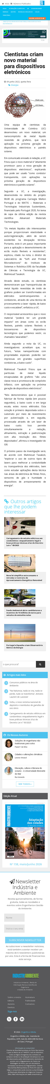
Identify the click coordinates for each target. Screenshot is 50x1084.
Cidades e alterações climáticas (28, 754)
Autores (11, 1004)
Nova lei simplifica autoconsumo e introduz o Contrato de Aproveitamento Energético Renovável (24, 577)
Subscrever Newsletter (25, 940)
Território (6, 15)
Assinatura (30, 997)
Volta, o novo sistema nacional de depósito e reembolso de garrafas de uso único (27, 705)
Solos (37, 12)
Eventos (11, 1007)
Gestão (13, 12)
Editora (11, 1000)
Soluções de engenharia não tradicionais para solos (27, 742)
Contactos (30, 1004)
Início (7, 3)
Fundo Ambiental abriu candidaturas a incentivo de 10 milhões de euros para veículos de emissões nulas (24, 612)
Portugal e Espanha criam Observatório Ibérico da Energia (24, 646)
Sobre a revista (14, 997)
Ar (28, 8)
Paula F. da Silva (21, 747)
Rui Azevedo (20, 777)
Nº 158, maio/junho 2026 (26, 864)
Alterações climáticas (17, 8)
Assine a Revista (36, 18)
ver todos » (25, 784)
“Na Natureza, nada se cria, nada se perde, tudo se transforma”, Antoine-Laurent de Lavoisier (27, 693)
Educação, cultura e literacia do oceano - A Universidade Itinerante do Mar (30, 771)
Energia (5, 12)
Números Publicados (22, 3)
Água (4, 8)
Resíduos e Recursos (25, 12)
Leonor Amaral (21, 757)
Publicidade (30, 1000)
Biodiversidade (36, 8)
